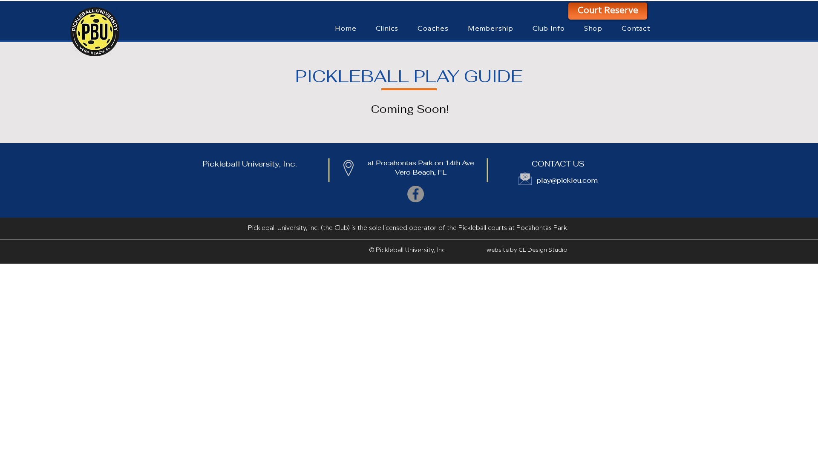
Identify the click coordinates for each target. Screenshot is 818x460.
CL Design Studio (542, 250)
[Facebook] (415, 194)
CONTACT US (558, 164)
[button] (433, 29)
